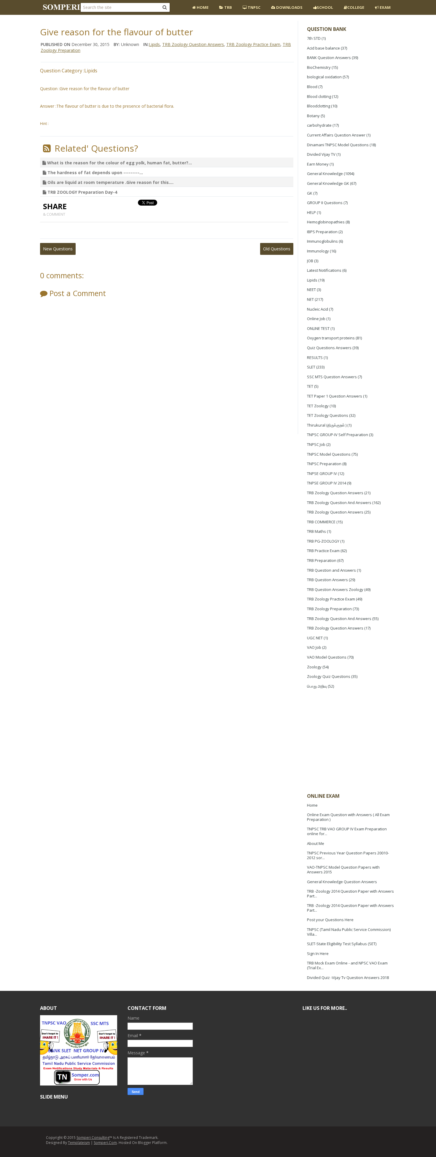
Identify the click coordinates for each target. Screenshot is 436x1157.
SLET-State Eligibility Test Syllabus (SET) (341, 943)
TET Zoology (318, 406)
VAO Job (314, 647)
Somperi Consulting (93, 1137)
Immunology (318, 251)
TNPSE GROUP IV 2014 (326, 483)
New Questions (58, 249)
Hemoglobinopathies (326, 222)
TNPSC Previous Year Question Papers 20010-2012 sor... (348, 855)
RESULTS (315, 357)
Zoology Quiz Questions (328, 676)
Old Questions (276, 249)
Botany (313, 115)
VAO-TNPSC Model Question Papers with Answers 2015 (343, 869)
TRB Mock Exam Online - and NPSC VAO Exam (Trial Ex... (347, 965)
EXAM (385, 7)
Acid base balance (323, 48)
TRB (227, 7)
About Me (315, 843)
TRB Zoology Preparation (329, 608)
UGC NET (315, 638)
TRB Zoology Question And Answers (339, 502)
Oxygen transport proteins (331, 338)
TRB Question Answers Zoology (335, 589)
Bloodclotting (318, 106)
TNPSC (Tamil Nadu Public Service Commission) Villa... (349, 932)
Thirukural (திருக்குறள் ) (326, 425)
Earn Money (318, 164)
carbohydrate (319, 125)
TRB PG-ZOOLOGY (323, 541)
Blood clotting (319, 96)
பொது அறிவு (317, 686)
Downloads (289, 7)
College (355, 7)
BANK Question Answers (329, 57)
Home (202, 7)
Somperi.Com (105, 1142)
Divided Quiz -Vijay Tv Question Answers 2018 (348, 977)
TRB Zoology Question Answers (335, 492)
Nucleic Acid (317, 309)
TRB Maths (316, 531)
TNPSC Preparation (324, 463)
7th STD (314, 38)
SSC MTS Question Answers (332, 376)
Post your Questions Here (330, 919)
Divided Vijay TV (321, 154)
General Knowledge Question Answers (342, 881)
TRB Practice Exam (323, 550)
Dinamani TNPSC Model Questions (338, 144)
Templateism (79, 1142)
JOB (310, 260)
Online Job (316, 318)
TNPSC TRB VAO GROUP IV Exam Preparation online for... (347, 831)
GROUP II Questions (325, 202)
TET (310, 386)
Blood (312, 86)
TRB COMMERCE (321, 522)
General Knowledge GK (328, 183)
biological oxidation (324, 77)
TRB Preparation (321, 560)
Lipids (312, 280)
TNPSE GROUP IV (322, 473)
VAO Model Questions (326, 657)
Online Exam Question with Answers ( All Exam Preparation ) (348, 817)
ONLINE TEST (318, 328)
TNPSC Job (316, 444)
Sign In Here (318, 953)
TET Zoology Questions (327, 415)
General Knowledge (325, 173)
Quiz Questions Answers (329, 347)
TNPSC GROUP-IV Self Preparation (337, 434)
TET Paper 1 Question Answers (334, 396)
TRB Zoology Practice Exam (331, 599)
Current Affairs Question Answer (336, 135)
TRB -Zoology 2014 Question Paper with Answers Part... (350, 894)
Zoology (314, 667)
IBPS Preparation (322, 231)
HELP (311, 212)
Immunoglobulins (322, 241)
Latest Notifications (324, 270)
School (325, 7)
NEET (311, 289)
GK (309, 193)
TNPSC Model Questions (329, 454)
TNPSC (253, 7)
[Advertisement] (351, 742)
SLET (311, 367)
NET (310, 299)
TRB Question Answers (327, 579)
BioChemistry (319, 67)
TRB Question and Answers (331, 570)
